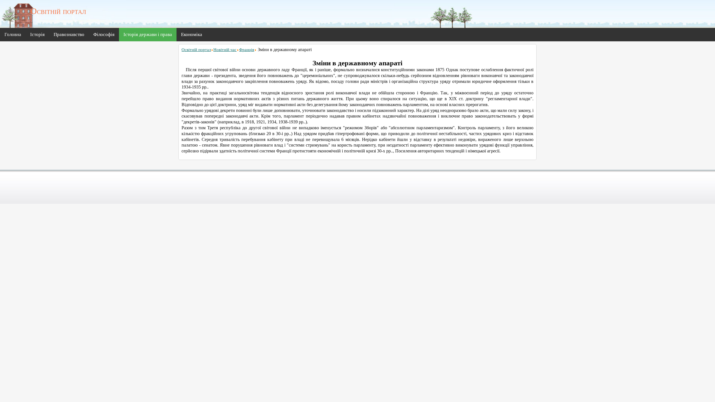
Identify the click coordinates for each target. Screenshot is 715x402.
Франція (246, 49)
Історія (37, 34)
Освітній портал (196, 49)
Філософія (104, 34)
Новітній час (225, 49)
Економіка (191, 34)
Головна (12, 34)
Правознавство (69, 34)
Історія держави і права (147, 34)
